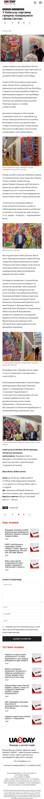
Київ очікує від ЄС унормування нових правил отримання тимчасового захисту (15, 564)
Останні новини (18, 9)
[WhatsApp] (29, 22)
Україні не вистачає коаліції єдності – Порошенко (17, 717)
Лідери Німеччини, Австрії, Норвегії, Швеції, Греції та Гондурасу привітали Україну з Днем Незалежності (17, 689)
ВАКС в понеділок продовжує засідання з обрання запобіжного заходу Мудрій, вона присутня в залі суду (15, 673)
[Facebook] (12, 22)
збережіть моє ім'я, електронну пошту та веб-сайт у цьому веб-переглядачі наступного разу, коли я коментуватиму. (21, 629)
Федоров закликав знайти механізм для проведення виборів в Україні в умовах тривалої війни (17, 533)
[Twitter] (18, 22)
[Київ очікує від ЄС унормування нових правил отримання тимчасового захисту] (34, 564)
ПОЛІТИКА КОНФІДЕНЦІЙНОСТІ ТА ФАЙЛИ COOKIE (22, 765)
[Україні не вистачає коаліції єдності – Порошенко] (37, 720)
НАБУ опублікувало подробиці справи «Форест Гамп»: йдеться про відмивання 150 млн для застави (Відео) (16, 548)
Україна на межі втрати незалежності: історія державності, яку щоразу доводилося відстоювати (16, 657)
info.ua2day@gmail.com (22, 761)
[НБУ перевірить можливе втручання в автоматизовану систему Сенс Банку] (37, 705)
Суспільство (14, 508)
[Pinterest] (23, 22)
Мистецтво (7, 9)
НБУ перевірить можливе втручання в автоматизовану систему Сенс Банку (16, 705)
